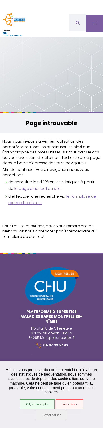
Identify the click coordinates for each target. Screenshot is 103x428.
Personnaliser (51, 415)
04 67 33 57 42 (55, 345)
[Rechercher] (77, 22)
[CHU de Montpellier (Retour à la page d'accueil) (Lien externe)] (51, 304)
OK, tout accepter (37, 404)
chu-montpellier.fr (12, 34)
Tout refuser (69, 404)
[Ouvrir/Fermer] (94, 23)
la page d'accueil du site (38, 188)
